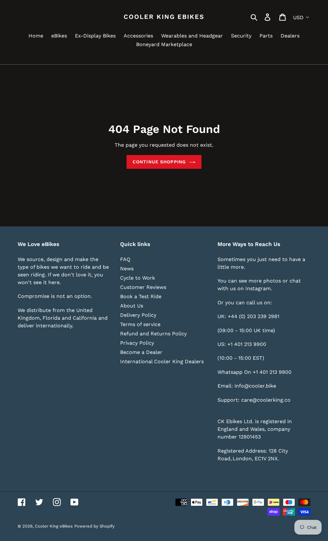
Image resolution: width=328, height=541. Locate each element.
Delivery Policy (138, 315)
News (127, 269)
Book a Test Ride (140, 296)
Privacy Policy (137, 343)
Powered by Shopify (94, 526)
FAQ (125, 259)
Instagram (258, 288)
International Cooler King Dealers (162, 361)
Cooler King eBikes (164, 16)
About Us (131, 306)
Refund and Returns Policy (153, 334)
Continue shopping (159, 161)
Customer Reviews (143, 287)
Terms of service (140, 324)
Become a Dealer (141, 352)
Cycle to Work (137, 278)
